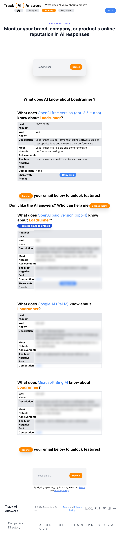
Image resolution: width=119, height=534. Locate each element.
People (33, 10)
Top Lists (66, 10)
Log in (110, 10)
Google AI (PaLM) (53, 304)
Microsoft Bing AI (53, 382)
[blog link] (109, 509)
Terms (82, 487)
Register (26, 196)
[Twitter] (104, 509)
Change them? (99, 206)
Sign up (76, 475)
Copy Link (68, 174)
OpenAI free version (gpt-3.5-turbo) (69, 113)
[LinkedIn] (114, 509)
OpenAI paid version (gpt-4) (62, 215)
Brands (49, 10)
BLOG (89, 509)
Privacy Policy (61, 490)
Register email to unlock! (35, 225)
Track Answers (22, 5)
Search (76, 66)
